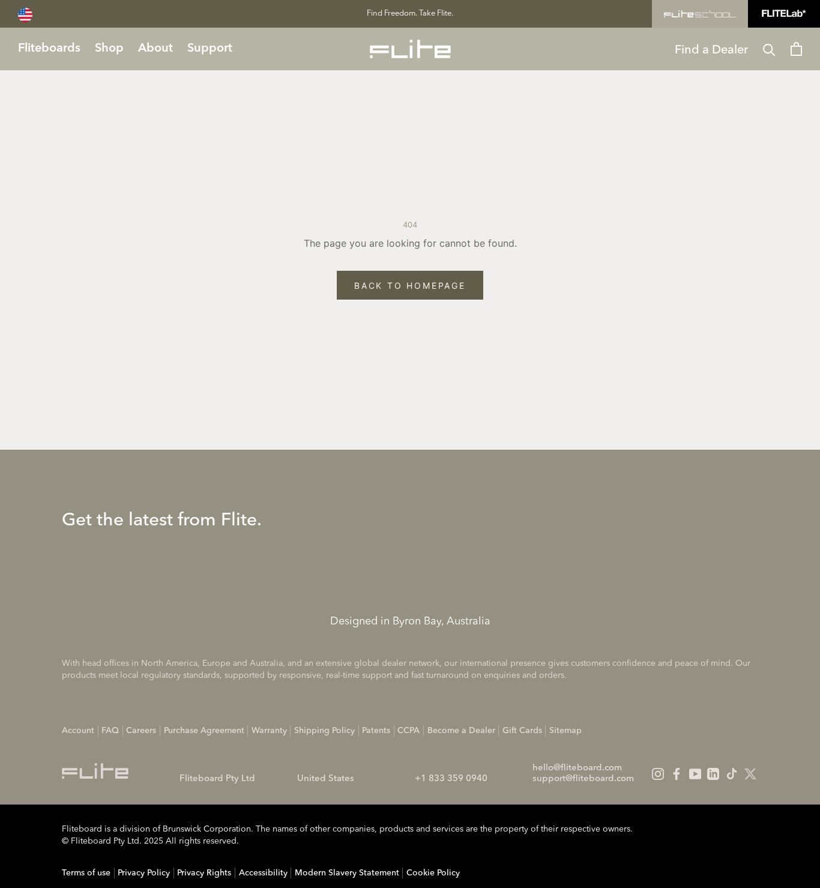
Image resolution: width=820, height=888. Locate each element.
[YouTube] (695, 774)
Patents (376, 730)
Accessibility (263, 873)
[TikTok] (732, 774)
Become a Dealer (461, 730)
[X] (750, 774)
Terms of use (86, 873)
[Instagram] (658, 774)
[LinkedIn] (713, 774)
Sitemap (565, 730)
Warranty (269, 730)
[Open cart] (796, 49)
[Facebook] (677, 774)
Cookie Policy (433, 873)
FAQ (110, 730)
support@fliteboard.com (583, 779)
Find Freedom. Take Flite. (410, 13)
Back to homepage (410, 285)
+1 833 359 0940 (451, 779)
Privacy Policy (144, 873)
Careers (141, 730)
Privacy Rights (204, 873)
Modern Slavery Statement (347, 873)
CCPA (408, 730)
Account (78, 730)
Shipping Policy (324, 730)
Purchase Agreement (204, 730)
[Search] (769, 49)
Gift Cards (522, 730)
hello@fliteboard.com (577, 768)
